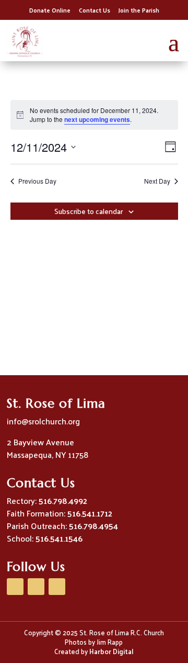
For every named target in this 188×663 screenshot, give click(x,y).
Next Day (157, 181)
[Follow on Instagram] (57, 586)
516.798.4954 (93, 525)
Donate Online (49, 10)
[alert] (94, 115)
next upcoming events (97, 119)
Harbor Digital (111, 651)
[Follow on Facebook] (15, 586)
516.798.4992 (63, 500)
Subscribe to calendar (88, 211)
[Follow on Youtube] (36, 586)
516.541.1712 (89, 513)
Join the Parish (139, 10)
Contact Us (94, 10)
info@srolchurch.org (43, 421)
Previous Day (37, 181)
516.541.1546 (59, 538)
